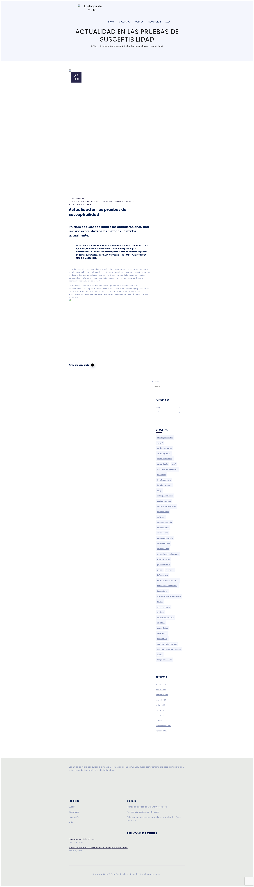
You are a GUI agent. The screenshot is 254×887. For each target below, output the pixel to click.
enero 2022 (161, 710)
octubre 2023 (162, 695)
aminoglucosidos (165, 437)
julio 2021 (160, 715)
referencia (162, 633)
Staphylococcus (164, 660)
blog (158, 407)
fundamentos (163, 559)
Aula (167, 22)
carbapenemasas (165, 496)
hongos (169, 570)
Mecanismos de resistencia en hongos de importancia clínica (98, 847)
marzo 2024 (161, 684)
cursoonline (162, 533)
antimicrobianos (123, 201)
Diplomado (125, 22)
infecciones (162, 575)
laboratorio (162, 591)
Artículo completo (79, 365)
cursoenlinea (163, 527)
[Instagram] (168, 8)
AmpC (160, 443)
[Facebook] (173, 8)
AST (133, 201)
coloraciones (163, 512)
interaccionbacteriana (167, 586)
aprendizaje (162, 464)
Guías (158, 412)
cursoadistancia (164, 522)
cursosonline (163, 549)
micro (160, 602)
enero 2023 (161, 700)
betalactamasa (164, 480)
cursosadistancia (165, 538)
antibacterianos (164, 448)
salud (159, 654)
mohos (160, 612)
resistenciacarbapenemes (169, 649)
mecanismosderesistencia (169, 596)
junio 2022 (160, 705)
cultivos (160, 517)
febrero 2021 (161, 720)
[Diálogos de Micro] (92, 8)
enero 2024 (161, 689)
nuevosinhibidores (165, 617)
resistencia (162, 639)
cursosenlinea (163, 543)
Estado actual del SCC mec (82, 839)
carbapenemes (164, 501)
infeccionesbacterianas (167, 580)
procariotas (162, 628)
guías (159, 570)
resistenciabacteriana (80, 204)
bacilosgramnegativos (167, 469)
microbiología (163, 607)
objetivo (161, 623)
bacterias (161, 475)
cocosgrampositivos (166, 506)
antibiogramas (106, 201)
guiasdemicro (78, 198)
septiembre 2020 (163, 726)
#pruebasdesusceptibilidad (85, 201)
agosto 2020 (161, 731)
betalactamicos (164, 485)
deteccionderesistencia (167, 554)
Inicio (111, 22)
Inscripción (154, 22)
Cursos (139, 22)
